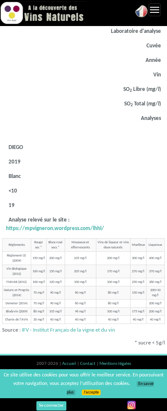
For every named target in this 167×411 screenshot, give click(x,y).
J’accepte (91, 392)
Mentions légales (115, 363)
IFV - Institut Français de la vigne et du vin (68, 330)
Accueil (69, 363)
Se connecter (51, 405)
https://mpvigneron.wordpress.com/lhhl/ (55, 228)
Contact (88, 363)
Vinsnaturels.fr (43, 13)
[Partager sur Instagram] (131, 405)
